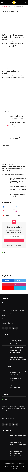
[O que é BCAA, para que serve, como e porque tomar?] (5, 372)
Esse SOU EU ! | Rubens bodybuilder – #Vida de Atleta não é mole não (18, 380)
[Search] (26, 2)
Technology (12, 466)
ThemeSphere (21, 463)
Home (6, 466)
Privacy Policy (13, 245)
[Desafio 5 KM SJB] (5, 131)
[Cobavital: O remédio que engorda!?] (14, 59)
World (17, 466)
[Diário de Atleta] (14, 2)
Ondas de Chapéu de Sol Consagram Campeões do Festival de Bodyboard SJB (17, 116)
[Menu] (2, 2)
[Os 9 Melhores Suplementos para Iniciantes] (5, 138)
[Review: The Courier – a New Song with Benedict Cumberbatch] (5, 124)
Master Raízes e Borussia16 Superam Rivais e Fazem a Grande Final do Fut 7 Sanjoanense (14, 168)
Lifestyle (22, 466)
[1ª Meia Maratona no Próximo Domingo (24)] (5, 196)
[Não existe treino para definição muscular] (5, 387)
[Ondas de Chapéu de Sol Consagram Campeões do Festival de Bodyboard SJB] (5, 116)
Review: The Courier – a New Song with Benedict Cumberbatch (17, 124)
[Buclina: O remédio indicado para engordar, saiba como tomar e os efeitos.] (14, 23)
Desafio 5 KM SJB (14, 130)
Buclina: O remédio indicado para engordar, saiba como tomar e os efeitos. (13, 37)
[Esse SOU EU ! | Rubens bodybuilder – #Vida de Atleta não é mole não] (5, 380)
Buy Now (15, 468)
